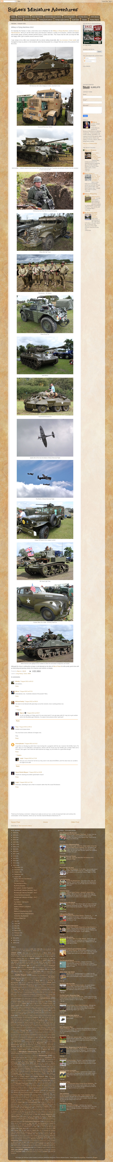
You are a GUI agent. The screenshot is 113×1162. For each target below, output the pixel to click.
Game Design (31, 1019)
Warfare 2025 (22, 1137)
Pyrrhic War (47, 1080)
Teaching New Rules (21, 1118)
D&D (12, 1003)
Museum (35, 1056)
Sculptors (13, 1101)
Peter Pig (49, 1071)
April (15, 928)
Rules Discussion (25, 1094)
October (16, 872)
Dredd (44, 1007)
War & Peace (57, 666)
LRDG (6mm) (95, 17)
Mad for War (31, 1043)
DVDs (48, 1007)
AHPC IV (52, 960)
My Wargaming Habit (91, 212)
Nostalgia (19, 1064)
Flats (17, 1013)
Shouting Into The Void (67, 867)
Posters (16, 1076)
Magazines (40, 1043)
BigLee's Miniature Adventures (69, 925)
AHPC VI (24, 962)
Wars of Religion (51, 1140)
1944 (30, 953)
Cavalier (15, 989)
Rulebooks (15, 1094)
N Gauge (29, 1057)
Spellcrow (34, 1109)
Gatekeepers (21, 1020)
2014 (14, 860)
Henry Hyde (52, 1025)
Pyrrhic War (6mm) (23, 17)
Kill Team (52, 1036)
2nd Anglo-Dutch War (39, 954)
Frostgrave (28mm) (30, 19)
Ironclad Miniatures (25, 1034)
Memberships (27, 1048)
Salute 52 (13, 1097)
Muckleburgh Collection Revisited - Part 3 (25, 890)
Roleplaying (52, 1090)
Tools (34, 1126)
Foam (27, 1013)
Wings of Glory (38, 1145)
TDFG (12, 1118)
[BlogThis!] (35, 671)
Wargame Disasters (31, 1137)
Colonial (50, 994)
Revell (30, 1090)
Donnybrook (26, 1007)
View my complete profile (90, 143)
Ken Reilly (39, 1036)
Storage (27, 1112)
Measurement (29, 1046)
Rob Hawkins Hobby (66, 1103)
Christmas (15, 992)
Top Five (42, 1126)
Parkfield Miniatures (41, 1069)
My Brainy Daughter (19, 885)
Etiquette (13, 1010)
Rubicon (53, 1092)
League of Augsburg (25, 1039)
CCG (27, 989)
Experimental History (27, 1010)
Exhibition (19, 1010)
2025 (14, 835)
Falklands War (37, 1010)
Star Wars (21, 1111)
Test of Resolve (49, 1118)
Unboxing (46, 1130)
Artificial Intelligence (22, 969)
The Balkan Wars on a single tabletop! (76, 938)
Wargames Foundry (36, 1138)
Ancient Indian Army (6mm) (53, 17)
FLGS (21, 1013)
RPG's (37, 1092)
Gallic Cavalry (14, 1019)
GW (17, 1025)
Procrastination (14, 1078)
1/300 (38, 949)
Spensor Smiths (47, 1109)
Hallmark (36, 1025)
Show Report (28, 1104)
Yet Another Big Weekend (21, 916)
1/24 (22, 949)
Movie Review (16, 1055)
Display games (46, 1005)
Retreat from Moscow (20, 1090)
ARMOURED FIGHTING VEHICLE (69, 1015)
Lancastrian (30, 1037)
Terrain (40, 1118)
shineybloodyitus (32, 1102)
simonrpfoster (19, 743)
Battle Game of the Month (67, 902)
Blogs (37, 980)
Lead (41, 1037)
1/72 (52, 949)
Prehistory (51, 1076)
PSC (25, 1080)
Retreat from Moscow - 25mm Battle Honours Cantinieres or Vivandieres (96, 177)
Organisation (14, 1068)
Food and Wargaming (42, 1013)
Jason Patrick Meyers (21, 772)
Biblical (44, 977)
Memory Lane (36, 1048)
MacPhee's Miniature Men (67, 983)
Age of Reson (38, 960)
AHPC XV (42, 964)
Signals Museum (36, 1104)
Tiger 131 (31, 1123)
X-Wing (30, 1149)
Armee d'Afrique (50, 967)
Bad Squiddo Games (48, 971)
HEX (29, 1027)
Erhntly (17, 681)
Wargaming (14, 1140)
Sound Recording (38, 1107)
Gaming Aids (14, 1020)
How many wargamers (43, 1030)
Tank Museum (36, 1116)
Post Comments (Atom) (25, 825)
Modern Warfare (33, 1053)
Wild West (31, 1145)
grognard (20, 1024)
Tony (16, 727)
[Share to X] (36, 671)
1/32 (44, 949)
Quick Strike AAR (38, 1082)
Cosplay (22, 1000)
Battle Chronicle (31, 973)
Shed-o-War (21, 1102)
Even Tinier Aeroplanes (72, 869)
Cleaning (36, 992)
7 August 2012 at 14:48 (35, 772)
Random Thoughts (22, 1084)
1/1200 (17, 949)
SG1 (43, 1101)
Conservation (17, 998)
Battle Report (20, 975)
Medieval (36, 1046)
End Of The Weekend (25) (73, 880)
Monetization (41, 1053)
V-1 (37, 1132)
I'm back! (16, 899)
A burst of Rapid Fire (20, 918)
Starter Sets (51, 1111)
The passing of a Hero (20, 883)
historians (15, 1029)
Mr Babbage (28, 1055)
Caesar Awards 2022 (35, 987)
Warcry (46, 1135)
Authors (41, 969)
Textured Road (14, 1119)
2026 (14, 832)
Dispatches (37, 1005)
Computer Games (50, 996)
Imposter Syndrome (29, 1032)
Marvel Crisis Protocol (40, 1044)
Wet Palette (34, 1143)
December (17, 867)
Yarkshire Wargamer (39, 1149)
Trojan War (48, 1128)
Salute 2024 (27, 1096)
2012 (14, 865)
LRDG (53, 1041)
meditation (43, 1046)
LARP (36, 1037)
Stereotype (20, 1112)
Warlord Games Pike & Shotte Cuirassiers (77, 1005)
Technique (31, 1118)
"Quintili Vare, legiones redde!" (74, 1037)
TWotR (34, 1130)
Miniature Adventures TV (29, 1052)
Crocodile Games (46, 1000)
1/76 (12, 950)
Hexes (33, 1027)
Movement (53, 1053)
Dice (24, 1005)
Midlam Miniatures (35, 1049)
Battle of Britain (46, 972)
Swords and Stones (28, 1114)
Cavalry (22, 989)
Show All (100, 1114)
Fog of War (33, 1013)
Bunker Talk (63, 1059)
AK (40, 965)
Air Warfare (22, 965)
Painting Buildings (71, 1060)
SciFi (42, 1099)
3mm (43, 956)
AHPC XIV (35, 964)
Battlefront (44, 975)
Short (12, 1104)
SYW (36, 1114)
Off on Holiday (18, 904)
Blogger (95, 1157)
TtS (54, 1128)
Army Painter (14, 969)
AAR (51, 958)
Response (46, 1088)
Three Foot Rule (22, 1123)
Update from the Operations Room (25, 1132)
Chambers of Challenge (31, 991)
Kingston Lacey (14, 1037)
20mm (34, 953)
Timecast (51, 1123)
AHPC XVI (51, 964)
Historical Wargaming (45, 1029)
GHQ (12, 1022)
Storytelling (33, 1112)
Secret (23, 1101)
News (39, 1061)
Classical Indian (28, 992)
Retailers (52, 1088)
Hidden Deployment (41, 1027)
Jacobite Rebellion (51, 1034)
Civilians (21, 992)
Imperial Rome (20, 1032)
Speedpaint (28, 1109)
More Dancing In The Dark (73, 961)
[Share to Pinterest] (40, 671)
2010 (14, 940)
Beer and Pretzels (15, 977)
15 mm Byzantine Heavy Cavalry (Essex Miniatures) (80, 1083)
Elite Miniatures (22, 1008)
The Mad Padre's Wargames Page (70, 995)
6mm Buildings (44, 958)
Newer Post (15, 822)
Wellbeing (23, 1143)
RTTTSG (48, 1092)
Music (54, 1055)
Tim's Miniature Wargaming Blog (69, 844)
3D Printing (37, 956)
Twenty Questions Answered (22, 895)
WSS (53, 1147)
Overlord (21, 1068)
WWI (12, 1149)
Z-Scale (39, 1151)
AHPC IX (16, 962)
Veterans (13, 1133)
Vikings (37, 1133)
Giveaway (19, 1022)
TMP (23, 1125)
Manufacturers (15, 1044)
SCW (19, 1101)
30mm (18, 956)
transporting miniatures (34, 1128)
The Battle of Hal (24, 1119)
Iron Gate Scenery (15, 1034)
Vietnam (30, 1133)
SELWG (29, 1101)
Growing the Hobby (28, 1024)
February (17, 932)
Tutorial (16, 1130)
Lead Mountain (51, 1037)
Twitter (28, 1130)
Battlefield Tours (36, 975)
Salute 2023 (18, 1096)
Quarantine (15, 1082)
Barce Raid (18, 972)
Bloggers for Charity (28, 980)
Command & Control (16, 996)
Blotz (44, 980)
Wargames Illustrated (48, 1138)
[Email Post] (30, 671)
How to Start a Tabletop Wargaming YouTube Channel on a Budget (96, 156)
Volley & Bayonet (44, 1133)
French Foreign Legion (49, 1015)
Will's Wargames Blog (66, 1027)
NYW (26, 1064)
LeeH (39, 1039)
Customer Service (30, 1001)
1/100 (12, 949)
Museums (43, 1055)
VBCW (52, 1132)
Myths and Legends (18, 1057)
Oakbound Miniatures (33, 1064)
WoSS (35, 1147)
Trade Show (22, 1128)
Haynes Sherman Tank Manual (22, 878)
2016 (14, 856)
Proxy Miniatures (18, 1080)
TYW (40, 1130)
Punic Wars (37, 1080)
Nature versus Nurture (31, 1059)
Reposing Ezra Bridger (72, 1105)
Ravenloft (22, 1085)
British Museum (23, 986)
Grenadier (13, 1024)
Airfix (36, 965)
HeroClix (24, 1027)
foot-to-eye (51, 1013)
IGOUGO (13, 1032)
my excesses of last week (68, 40)
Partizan (50, 1069)
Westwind (28, 1143)
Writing (48, 1147)
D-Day (50, 1001)
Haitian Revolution (28, 1025)
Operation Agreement (17, 1066)
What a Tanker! (51, 1144)
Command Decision (27, 996)
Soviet (21, 1109)
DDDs (24, 1003)
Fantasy (45, 1010)
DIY (52, 1005)
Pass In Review (70, 904)
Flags (49, 1012)
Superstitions (18, 1114)
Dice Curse (31, 1005)
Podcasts (39, 1074)
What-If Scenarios (18, 1145)
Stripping (45, 1112)
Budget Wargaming (17, 987)
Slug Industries (23, 1106)
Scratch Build (50, 1099)
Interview (46, 1032)
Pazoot (20, 1071)
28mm (45, 953)
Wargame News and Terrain (68, 856)
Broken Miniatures (41, 986)
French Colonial (38, 1015)
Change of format (42, 991)
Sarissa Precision (40, 1097)
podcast (33, 1074)
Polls (54, 1074)
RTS (43, 1092)
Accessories (15, 960)
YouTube (18, 1151)
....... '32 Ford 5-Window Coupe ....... (75, 1017)
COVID (33, 1000)
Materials (13, 1046)
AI (16, 965)
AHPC (45, 960)
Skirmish (44, 1104)
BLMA (18, 980)
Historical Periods (22, 1029)
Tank (29, 1116)
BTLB (54, 986)
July (15, 921)
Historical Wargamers (32, 1029)
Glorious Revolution (28, 1022)
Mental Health (46, 1048)
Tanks (25, 673)
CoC (50, 992)
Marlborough (30, 1044)
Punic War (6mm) (37, 17)
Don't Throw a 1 (89, 173)
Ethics (51, 1008)
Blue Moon (50, 980)
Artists (30, 969)
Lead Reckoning (65, 879)
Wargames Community (22, 1138)
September (17, 874)
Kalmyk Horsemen (31, 1036)
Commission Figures (38, 996)
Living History (19, 673)
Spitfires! (16, 909)
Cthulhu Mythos (17, 1001)
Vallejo (41, 1132)
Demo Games (48, 1003)
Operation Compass (40, 1066)
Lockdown (27, 1041)
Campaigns (44, 987)
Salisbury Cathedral (37, 1094)
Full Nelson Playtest (71, 950)
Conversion (14, 1000)
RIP (44, 1090)
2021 (14, 844)
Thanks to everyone (65, 1028)
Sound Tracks (47, 1107)
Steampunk (13, 1112)
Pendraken (26, 1071)
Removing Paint (42, 1087)
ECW (14, 1008)
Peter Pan (43, 1071)
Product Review (24, 1078)
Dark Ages (17, 1003)
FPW (31, 1015)
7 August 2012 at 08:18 (31, 701)
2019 (14, 849)
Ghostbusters (51, 1020)
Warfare (52, 1135)
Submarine (51, 1112)
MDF (21, 1046)
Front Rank (27, 1017)
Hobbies (17, 1031)
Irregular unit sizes (42, 1034)
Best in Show (32, 977)
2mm (21, 954)
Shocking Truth (50, 1102)
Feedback (23, 1012)
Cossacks (28, 1000)
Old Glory (42, 1064)
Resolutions (39, 1088)
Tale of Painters (64, 1093)
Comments (88, 61)
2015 (14, 858)
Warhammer (35, 1140)
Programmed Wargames (42, 1078)
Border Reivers (14, 984)
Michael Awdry (19, 701)
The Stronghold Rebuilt (67, 960)
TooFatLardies (27, 1126)
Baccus (16, 971)
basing (24, 972)
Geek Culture (33, 1020)
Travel (42, 1128)
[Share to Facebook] (38, 671)
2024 (14, 837)
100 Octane (17, 950)
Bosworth (23, 984)
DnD (12, 1007)
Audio (36, 969)
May (15, 926)
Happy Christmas (44, 1025)
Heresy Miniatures (17, 1027)
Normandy (14, 1063)
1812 (23, 953)
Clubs (41, 992)
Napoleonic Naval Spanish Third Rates (76, 834)
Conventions (45, 998)
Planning (38, 1073)
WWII (29, 673)
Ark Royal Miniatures (40, 967)
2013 (14, 863)
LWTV (24, 1043)
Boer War (24, 982)
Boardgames (14, 982)
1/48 (48, 949)
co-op (45, 992)
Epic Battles (45, 1008)
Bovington (31, 984)
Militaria (45, 1049)
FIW (45, 1012)
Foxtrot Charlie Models (23, 1015)
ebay (54, 1007)
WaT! (25, 1142)
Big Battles (51, 977)
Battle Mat (39, 972)
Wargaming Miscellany (66, 937)
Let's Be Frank (70, 973)
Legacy (44, 1039)
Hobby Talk (24, 1031)
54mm (19, 958)
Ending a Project (37, 1008)
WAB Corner (63, 1004)
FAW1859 (18, 1012)
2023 (14, 839)
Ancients (29, 967)
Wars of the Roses (17, 1142)
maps (24, 1044)
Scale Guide (75, 19)
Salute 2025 (35, 1096)
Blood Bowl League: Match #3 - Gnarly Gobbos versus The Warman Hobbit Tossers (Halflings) (81, 846)
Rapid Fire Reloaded (44, 1084)
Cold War (19, 994)
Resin (31, 1088)
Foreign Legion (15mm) (62, 19)
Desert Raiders (15, 1005)
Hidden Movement (51, 1027)
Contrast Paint (27, 998)
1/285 (31, 949)
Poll (49, 1074)
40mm (51, 956)
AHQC (12, 965)
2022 (14, 842)
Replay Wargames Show (16, 1088)
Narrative (13, 1059)
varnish (46, 1132)
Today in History (40, 1125)
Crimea (39, 1000)
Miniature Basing (49, 1052)
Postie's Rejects (25, 1076)
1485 (41, 950)
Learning (34, 1039)
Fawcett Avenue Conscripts (68, 1070)
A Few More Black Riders (73, 1072)
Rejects (25, 1087)
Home (13, 17)
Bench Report (24, 977)
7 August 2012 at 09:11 (25, 727)
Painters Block (50, 1068)
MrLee (17, 691)
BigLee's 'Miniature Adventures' (43, 9)
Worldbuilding (27, 1147)
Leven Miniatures (51, 1039)
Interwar (52, 1032)
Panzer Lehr (29, 1069)
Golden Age (37, 1022)
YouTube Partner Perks (30, 1151)
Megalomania (19, 1048)
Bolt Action (31, 982)
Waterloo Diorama (39, 1142)
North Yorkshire (44, 1063)
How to (52, 1031)
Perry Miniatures (35, 1071)
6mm (32, 958)
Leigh (21, 758)
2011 (14, 938)
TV (22, 1130)
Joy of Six (23, 1036)
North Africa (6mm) (69, 17)
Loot (43, 1041)
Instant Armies (39, 1032)
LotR (49, 1041)
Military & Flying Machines (60, 31)
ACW (23, 960)
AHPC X (50, 962)
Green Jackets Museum (48, 1022)
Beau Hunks (51, 975)
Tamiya (24, 1116)
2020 (14, 846)
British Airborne (47, 984)
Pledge (20, 1074)
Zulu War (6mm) (83, 17)
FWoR (42, 1017)
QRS (54, 1080)
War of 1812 (26, 1135)
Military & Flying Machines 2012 (23, 911)
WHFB (25, 1145)
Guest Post (46, 1024)
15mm (13, 953)
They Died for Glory (48, 1121)
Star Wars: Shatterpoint (41, 1111)
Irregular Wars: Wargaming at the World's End (73, 1047)
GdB (27, 1020)
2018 (14, 851)
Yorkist (47, 1149)
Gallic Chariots (22, 1019)
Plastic (44, 1073)
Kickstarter (45, 1036)
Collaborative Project (41, 994)
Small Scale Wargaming (35, 1106)
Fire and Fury (37, 1012)
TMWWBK (29, 1125)
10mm (34, 950)
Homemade (34, 1030)
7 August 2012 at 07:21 (26, 691)
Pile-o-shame (25, 1073)
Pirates (31, 1073)
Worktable (18, 1147)
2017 (14, 853)
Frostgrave (35, 1017)
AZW (53, 969)
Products (32, 1078)
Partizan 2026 (14, 1071)
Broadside (31, 986)
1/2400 (26, 949)
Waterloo (32, 1142)
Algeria (45, 965)
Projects (52, 1078)
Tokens (49, 1125)
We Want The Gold (49, 1142)
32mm (23, 956)
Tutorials (84, 19)
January (16, 935)
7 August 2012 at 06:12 (26, 681)
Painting (13, 1069)
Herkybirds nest (64, 1035)
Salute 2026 (42, 1095)
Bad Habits (37, 971)
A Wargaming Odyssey (66, 914)
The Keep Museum (34, 1119)
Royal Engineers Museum (27, 1092)
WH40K (41, 1144)
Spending (40, 1109)
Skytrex (51, 1104)
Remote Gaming (33, 1087)
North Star (36, 1063)
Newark (19, 1061)
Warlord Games (42, 1140)
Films (29, 1012)
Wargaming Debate (26, 1140)
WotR (39, 1147)
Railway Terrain (47, 1082)
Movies (22, 1055)
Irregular (34, 1034)
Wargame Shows (42, 1137)
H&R (21, 1025)
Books (49, 982)
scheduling (26, 1099)
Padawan (27, 1068)
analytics (23, 967)
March (16, 930)
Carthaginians (51, 987)
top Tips (49, 1126)
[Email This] (33, 671)
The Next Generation (46, 1119)
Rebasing (46, 1085)
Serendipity (37, 1101)
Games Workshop (49, 1019)
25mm (39, 953)
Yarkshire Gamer (64, 891)
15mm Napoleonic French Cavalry (75, 985)
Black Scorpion (28, 978)
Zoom (52, 1151)
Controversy (35, 998)
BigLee (22, 713)
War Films (20, 1135)
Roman (16, 1092)
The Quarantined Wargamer (31, 1121)
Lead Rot (16, 1039)
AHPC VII (33, 962)
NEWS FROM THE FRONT (67, 972)
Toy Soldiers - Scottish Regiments (23, 888)
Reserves (26, 1088)
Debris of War (33, 1003)
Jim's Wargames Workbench (68, 833)
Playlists (51, 1073)
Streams (39, 1112)
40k (47, 956)
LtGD (15, 1043)
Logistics (39, 1041)
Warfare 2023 (14, 1137)
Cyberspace (41, 1001)
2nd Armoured (49, 954)
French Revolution (17, 1017)
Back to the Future (26, 971)
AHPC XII (21, 964)
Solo (17, 1107)
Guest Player (38, 1024)
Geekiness (41, 1020)
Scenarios (19, 1099)
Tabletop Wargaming (46, 1114)
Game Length (39, 1019)
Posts (87, 58)
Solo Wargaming (26, 1107)
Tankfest (43, 1116)
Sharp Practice (49, 1101)
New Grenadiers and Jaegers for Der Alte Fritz (72, 996)
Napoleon (41, 1057)
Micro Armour (23, 1049)
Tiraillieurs (13, 1125)
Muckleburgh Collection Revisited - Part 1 (25, 897)
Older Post (75, 822)
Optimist (51, 1066)
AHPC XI (13, 964)
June (15, 923)
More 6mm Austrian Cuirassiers (95, 215)
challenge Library (19, 991)
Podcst (45, 1074)
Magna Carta (50, 1043)
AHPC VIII (41, 962)
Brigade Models (38, 984)
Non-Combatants (49, 1061)
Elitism (29, 1008)
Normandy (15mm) (16, 19)
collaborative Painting (28, 994)
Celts (32, 989)
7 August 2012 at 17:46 (30, 758)
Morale (47, 1053)
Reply (17, 686)
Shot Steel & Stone (20, 1104)
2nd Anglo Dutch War (29, 954)
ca (28, 987)
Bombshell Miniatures (40, 982)
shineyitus (43, 1102)
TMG (18, 1125)
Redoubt (19, 1087)
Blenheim (48, 978)
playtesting (13, 1074)
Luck (20, 1043)
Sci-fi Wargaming (35, 1099)
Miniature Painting (15, 1053)
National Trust (21, 1059)
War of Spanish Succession (37, 1135)
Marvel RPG (50, 1044)
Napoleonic (48, 1057)
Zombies (45, 1151)
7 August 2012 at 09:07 (33, 713)
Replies (19, 709)
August (16, 876)
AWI (48, 969)
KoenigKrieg (22, 1037)
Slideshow (14, 1106)
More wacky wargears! (72, 1048)
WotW (44, 1147)
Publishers (29, 1080)
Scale (47, 1097)
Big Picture (18, 979)
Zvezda (13, 1153)
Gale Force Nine (49, 1017)
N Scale (35, 1057)
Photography (14, 1073)
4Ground (13, 958)
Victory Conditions (21, 1133)
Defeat (40, 1003)
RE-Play (28, 1085)
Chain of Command (41, 989)
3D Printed (29, 956)
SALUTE (46, 1094)
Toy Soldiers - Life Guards (21, 902)
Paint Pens (42, 1068)
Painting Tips (21, 1069)
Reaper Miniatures (37, 1085)
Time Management (42, 1123)
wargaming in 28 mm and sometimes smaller (73, 948)
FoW (12, 1015)
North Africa (25, 1063)
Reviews (36, 1090)
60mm (26, 958)
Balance (12, 972)
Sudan (12, 1114)
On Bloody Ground (51, 1064)
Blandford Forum (36, 978)
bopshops (82, 1157)
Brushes (49, 986)
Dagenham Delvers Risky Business (24, 913)
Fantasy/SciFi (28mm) (45, 19)
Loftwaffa (33, 1041)
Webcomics (14, 1144)
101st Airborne (26, 950)
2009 (14, 942)
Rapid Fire (34, 1084)
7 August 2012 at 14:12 (30, 743)
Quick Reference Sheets (25, 1082)
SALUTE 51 (50, 1096)
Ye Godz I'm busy (19, 881)
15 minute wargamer (48, 950)
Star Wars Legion (30, 1111)
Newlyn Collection (29, 1061)
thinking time (14, 1123)
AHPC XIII (28, 964)
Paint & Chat (35, 1068)
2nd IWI (12, 956)
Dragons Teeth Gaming (36, 1007)
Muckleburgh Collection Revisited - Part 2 (25, 892)
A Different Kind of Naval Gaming (75, 915)
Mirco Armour (25, 1053)
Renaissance (50, 1087)
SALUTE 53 (20, 1097)
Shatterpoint (13, 1102)
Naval (39, 1059)
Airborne (31, 965)
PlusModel (28, 1074)
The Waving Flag (65, 1082)
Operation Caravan (28, 1066)
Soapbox (46, 1106)
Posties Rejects (94, 19)
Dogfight (20, 1007)
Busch (25, 987)
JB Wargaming (16, 1036)
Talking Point (15, 1116)
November (17, 869)
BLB (43, 978)
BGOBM (39, 977)
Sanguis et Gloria (30, 1097)
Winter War (46, 1145)
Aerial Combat (31, 960)
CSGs (53, 1000)
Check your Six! (51, 991)
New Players (48, 1059)
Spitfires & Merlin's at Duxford (22, 906)
